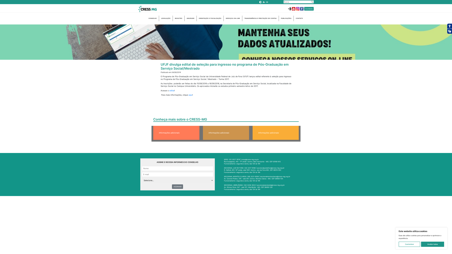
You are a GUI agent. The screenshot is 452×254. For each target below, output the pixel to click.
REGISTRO (178, 18)
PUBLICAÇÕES (286, 18)
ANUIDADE (190, 18)
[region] (421, 238)
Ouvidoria (309, 9)
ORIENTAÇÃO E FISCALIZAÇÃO (210, 18)
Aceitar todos (432, 244)
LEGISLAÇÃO (166, 18)
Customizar (409, 244)
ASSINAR (178, 186)
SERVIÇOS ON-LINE (233, 18)
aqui (190, 95)
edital (171, 90)
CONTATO (299, 18)
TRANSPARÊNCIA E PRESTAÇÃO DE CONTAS (260, 18)
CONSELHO (153, 18)
